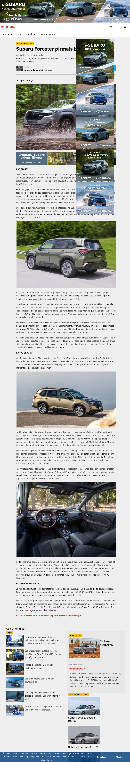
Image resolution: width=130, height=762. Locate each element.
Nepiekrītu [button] (101, 757)
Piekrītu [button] (119, 757)
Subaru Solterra (106, 643)
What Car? (8, 27)
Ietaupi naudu (48, 34)
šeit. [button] (52, 760)
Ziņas (19, 34)
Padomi (31, 34)
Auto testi (7, 34)
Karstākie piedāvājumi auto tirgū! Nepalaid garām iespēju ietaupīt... (49, 615)
